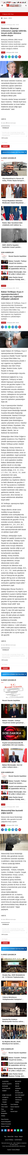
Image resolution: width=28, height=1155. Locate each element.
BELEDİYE (18, 1081)
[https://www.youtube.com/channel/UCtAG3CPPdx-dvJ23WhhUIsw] (12, 1130)
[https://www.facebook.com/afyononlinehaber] (2, 1130)
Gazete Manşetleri (6, 1121)
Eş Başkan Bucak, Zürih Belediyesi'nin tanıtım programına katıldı (11, 1043)
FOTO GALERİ (6, 1088)
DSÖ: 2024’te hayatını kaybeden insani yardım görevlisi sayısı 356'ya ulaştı (13, 246)
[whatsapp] (9, 56)
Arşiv (11, 1109)
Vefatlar (3, 1115)
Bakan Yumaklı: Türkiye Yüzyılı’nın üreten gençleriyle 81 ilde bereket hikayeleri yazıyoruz (13, 722)
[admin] (21, 1130)
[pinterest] (19, 56)
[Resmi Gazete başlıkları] (14, 691)
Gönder (5, 146)
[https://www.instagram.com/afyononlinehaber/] (8, 1130)
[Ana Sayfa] (1, 18)
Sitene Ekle (10, 1136)
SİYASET (4, 1099)
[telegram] (12, 56)
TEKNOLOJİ (18, 1099)
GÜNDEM (18, 1088)
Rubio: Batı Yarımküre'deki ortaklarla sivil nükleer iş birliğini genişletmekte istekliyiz (12, 224)
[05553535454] (18, 1130)
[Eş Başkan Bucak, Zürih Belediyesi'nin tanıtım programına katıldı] (14, 1032)
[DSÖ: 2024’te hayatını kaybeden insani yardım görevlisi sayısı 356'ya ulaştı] (14, 235)
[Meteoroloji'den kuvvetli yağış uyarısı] (14, 842)
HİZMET (4, 1090)
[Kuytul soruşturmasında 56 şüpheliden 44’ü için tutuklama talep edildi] (14, 733)
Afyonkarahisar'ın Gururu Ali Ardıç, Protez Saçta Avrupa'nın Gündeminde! (13, 180)
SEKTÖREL (18, 1097)
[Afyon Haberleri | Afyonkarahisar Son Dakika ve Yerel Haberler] (14, 5)
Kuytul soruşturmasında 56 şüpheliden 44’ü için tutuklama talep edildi (14, 744)
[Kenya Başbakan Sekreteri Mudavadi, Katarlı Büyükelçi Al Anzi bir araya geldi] (14, 191)
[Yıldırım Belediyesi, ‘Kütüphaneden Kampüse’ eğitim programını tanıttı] (14, 988)
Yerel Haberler (14, 1104)
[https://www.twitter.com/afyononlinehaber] (5, 1130)
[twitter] (6, 56)
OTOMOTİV (5, 1097)
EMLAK (17, 1086)
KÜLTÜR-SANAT (19, 1095)
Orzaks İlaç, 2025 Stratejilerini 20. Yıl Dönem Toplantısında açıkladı (13, 976)
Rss (5, 1136)
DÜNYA (10, 18)
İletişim (21, 1136)
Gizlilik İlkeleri (18, 1139)
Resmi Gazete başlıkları (11, 700)
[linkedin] (16, 56)
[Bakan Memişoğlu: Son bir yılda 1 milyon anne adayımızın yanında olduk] (14, 755)
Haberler (5, 18)
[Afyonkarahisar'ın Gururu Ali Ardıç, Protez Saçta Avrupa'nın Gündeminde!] (14, 169)
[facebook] (2, 56)
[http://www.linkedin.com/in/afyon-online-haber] (15, 1130)
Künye (16, 1136)
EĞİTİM (17, 1083)
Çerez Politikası (9, 1139)
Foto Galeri (4, 1104)
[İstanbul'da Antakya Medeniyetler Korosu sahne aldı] (14, 1010)
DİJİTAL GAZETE (7, 1083)
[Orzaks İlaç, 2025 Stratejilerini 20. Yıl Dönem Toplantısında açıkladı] (14, 965)
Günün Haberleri (14, 1106)
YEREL (17, 1102)
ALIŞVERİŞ (5, 1081)
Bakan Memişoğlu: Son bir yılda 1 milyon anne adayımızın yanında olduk (12, 766)
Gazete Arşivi (13, 1111)
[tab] (5, 128)
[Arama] (26, 5)
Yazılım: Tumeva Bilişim (13, 1149)
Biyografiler (4, 1113)
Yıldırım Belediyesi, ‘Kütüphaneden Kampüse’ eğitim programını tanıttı (12, 998)
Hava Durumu (5, 1119)
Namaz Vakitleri (5, 1126)
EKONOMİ (5, 1086)
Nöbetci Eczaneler (6, 1124)
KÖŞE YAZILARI (6, 1095)
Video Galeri (4, 1106)
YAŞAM (4, 1102)
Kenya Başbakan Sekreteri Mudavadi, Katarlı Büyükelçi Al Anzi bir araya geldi (13, 202)
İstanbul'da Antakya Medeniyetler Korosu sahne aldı (12, 1020)
